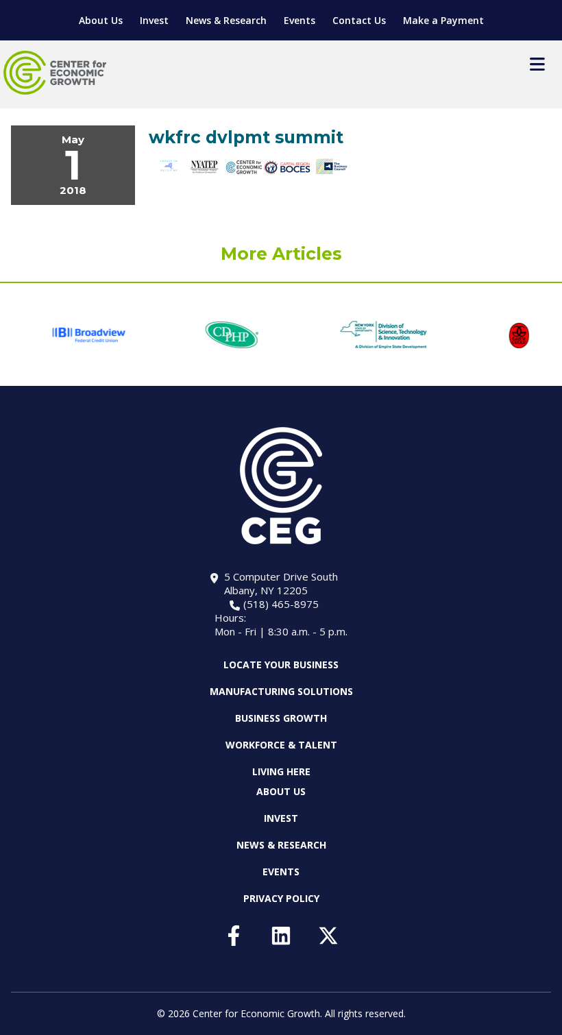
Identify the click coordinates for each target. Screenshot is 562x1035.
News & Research (226, 20)
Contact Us (359, 20)
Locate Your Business (281, 665)
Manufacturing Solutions (281, 691)
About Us (101, 20)
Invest (154, 20)
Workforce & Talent (281, 744)
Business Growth (281, 717)
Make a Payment (443, 20)
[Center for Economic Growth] (54, 73)
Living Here (281, 771)
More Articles (281, 253)
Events (299, 20)
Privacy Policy (281, 898)
